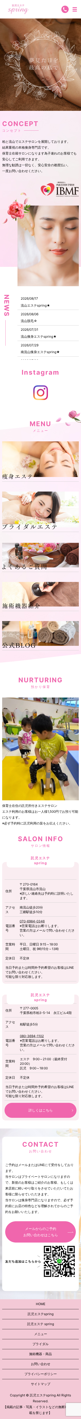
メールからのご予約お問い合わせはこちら (40, 1231)
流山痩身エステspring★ (39, 336)
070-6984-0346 (32, 921)
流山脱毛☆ (29, 321)
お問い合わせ (40, 1364)
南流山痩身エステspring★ (40, 352)
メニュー (40, 1334)
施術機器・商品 (40, 1354)
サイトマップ (40, 1384)
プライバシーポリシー (40, 1374)
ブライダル (40, 1344)
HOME (40, 1304)
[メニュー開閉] (75, 9)
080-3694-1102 (32, 1036)
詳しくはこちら (41, 1110)
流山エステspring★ (35, 305)
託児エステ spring (40, 1324)
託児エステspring (41, 1314)
